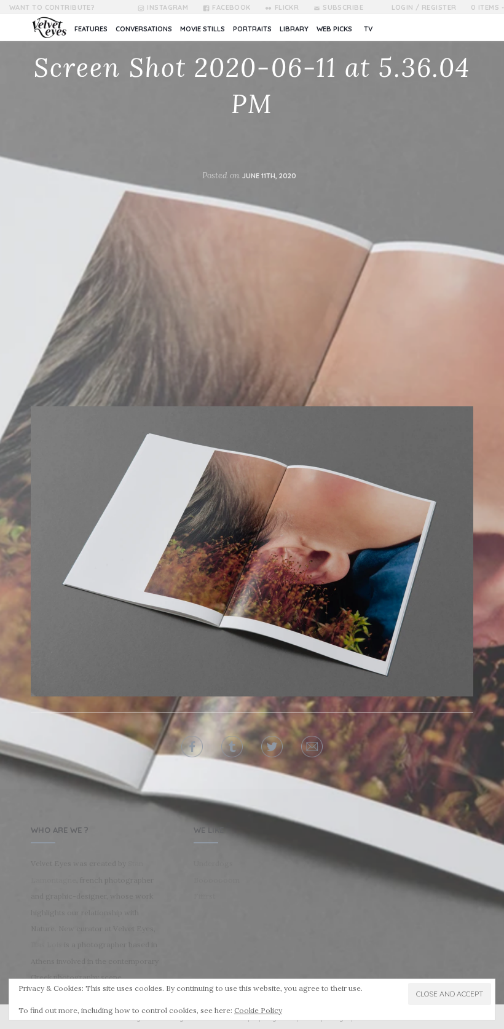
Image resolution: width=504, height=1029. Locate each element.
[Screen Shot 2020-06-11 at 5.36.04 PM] (252, 551)
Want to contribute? (52, 7)
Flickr (287, 7)
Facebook (231, 7)
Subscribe (343, 7)
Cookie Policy (258, 1010)
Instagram (167, 7)
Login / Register (424, 7)
